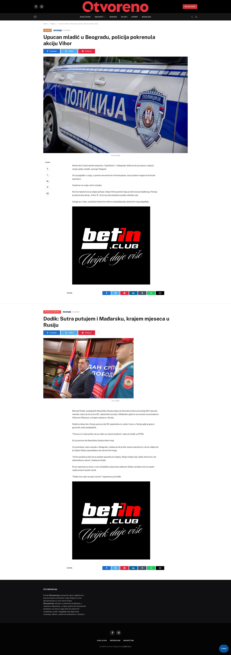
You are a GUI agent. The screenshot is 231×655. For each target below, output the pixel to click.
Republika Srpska (52, 312)
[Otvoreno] (116, 6)
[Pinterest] (47, 187)
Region (113, 17)
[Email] (47, 193)
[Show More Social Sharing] (98, 51)
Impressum (115, 640)
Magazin (146, 17)
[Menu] (35, 17)
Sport (135, 17)
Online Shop (190, 6)
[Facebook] (47, 168)
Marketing (128, 640)
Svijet (124, 17)
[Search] (196, 17)
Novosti (99, 17)
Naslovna (85, 17)
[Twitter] (47, 174)
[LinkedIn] (47, 181)
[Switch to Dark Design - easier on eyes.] (192, 17)
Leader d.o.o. (126, 646)
